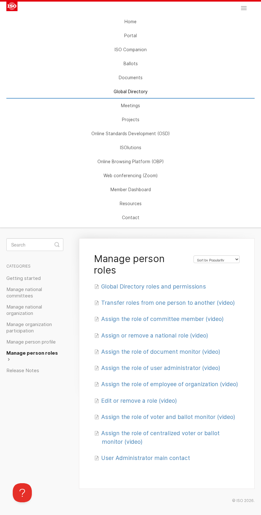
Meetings (130, 105)
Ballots (130, 63)
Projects (130, 119)
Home (130, 21)
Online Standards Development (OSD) (130, 133)
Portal (130, 35)
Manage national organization (24, 310)
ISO (239, 500)
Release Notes (22, 370)
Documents (131, 77)
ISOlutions (130, 147)
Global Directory (131, 91)
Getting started (23, 278)
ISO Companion (131, 49)
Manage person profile (31, 342)
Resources (131, 203)
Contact (130, 217)
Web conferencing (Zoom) (130, 175)
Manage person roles (32, 353)
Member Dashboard (130, 189)
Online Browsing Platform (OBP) (130, 161)
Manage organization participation (29, 328)
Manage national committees (24, 293)
